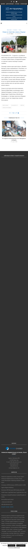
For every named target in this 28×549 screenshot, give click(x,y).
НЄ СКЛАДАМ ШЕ (21, 545)
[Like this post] (10, 113)
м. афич (11, 33)
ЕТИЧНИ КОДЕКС (24, 3)
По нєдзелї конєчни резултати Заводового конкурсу (14, 139)
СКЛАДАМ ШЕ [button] (11, 545)
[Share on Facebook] (12, 113)
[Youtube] (16, 1)
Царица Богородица (7, 107)
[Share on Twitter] (13, 113)
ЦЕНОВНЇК (3, 3)
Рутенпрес (15, 29)
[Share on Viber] (16, 113)
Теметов (22, 105)
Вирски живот (9, 29)
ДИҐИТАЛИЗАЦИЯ (10, 3)
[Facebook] (11, 1)
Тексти (20, 29)
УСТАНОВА (17, 3)
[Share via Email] (18, 113)
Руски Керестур (14, 105)
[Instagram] (13, 1)
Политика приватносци (14, 547)
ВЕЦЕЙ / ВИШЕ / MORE (7, 507)
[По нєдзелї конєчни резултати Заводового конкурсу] (14, 129)
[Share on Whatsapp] (15, 113)
